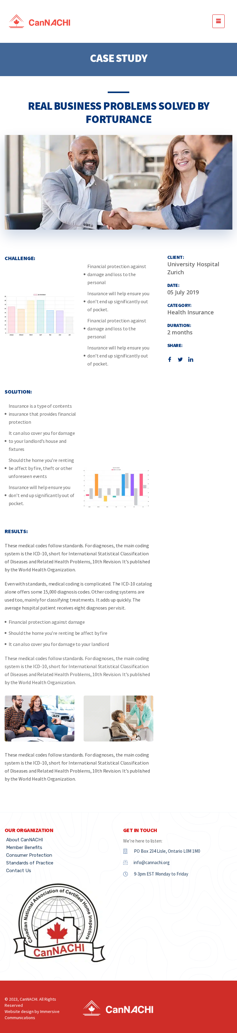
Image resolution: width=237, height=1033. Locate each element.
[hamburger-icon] (218, 21)
